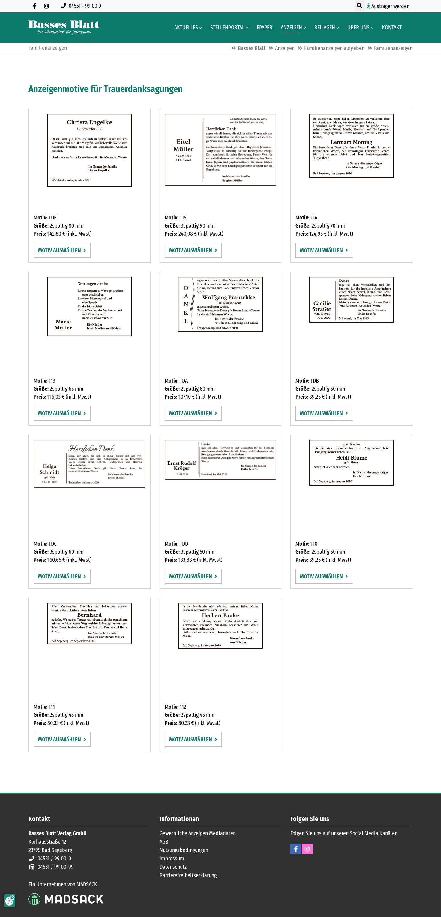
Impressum (172, 858)
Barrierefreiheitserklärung (188, 875)
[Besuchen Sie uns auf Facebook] (34, 6)
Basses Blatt (252, 48)
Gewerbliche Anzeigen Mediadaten (198, 833)
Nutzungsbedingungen (184, 850)
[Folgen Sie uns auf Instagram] (46, 6)
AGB (164, 841)
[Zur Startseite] (63, 27)
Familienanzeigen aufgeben (334, 48)
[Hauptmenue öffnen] (408, 27)
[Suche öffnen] (360, 5)
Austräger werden (390, 6)
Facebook (295, 849)
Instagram (307, 849)
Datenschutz (173, 867)
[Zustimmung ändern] (9, 900)
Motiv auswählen (60, 250)
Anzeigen (285, 48)
